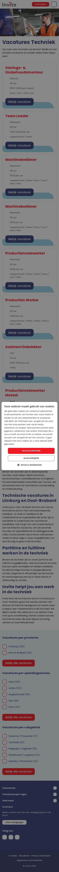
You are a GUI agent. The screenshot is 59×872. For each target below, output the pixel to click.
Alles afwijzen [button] (31, 458)
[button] (29, 465)
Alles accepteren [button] (31, 450)
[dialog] (29, 436)
